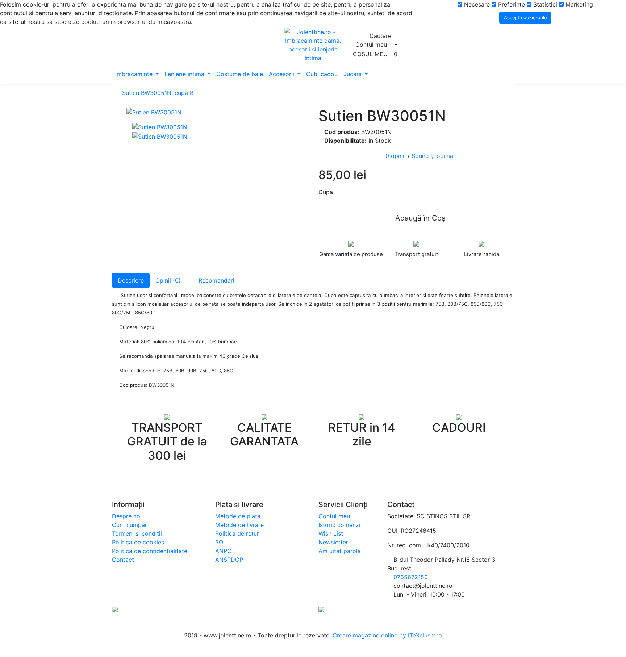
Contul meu (334, 516)
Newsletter (333, 542)
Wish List (330, 533)
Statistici (544, 4)
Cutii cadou (322, 74)
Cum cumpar (129, 524)
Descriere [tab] (131, 280)
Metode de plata (237, 516)
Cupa (325, 192)
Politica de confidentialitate (149, 551)
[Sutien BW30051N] (217, 112)
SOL (220, 542)
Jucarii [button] (353, 74)
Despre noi (127, 516)
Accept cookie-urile (525, 17)
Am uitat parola (339, 551)
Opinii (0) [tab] (168, 280)
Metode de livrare (239, 524)
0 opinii (395, 155)
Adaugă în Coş (419, 218)
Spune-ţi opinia (432, 155)
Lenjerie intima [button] (185, 74)
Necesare (476, 4)
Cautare (381, 35)
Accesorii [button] (282, 74)
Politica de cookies (138, 542)
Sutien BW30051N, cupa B (157, 92)
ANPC (223, 551)
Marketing (578, 4)
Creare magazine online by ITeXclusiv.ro (386, 635)
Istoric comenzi (339, 524)
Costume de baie (239, 74)
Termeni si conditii (137, 533)
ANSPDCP (229, 559)
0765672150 (410, 577)
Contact (123, 559)
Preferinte (510, 4)
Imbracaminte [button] (134, 74)
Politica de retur (237, 533)
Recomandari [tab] (215, 280)
